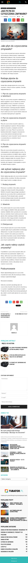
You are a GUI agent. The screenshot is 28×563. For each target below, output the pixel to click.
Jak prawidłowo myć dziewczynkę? (16, 511)
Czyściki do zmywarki (11, 8)
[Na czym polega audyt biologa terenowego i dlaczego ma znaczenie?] (14, 422)
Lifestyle (3, 547)
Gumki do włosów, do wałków (9, 549)
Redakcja (6, 16)
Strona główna (4, 5)
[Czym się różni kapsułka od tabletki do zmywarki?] (5, 357)
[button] (26, 2)
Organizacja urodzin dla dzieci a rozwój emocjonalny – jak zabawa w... (18, 468)
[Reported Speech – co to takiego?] (5, 462)
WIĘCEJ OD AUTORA (8, 343)
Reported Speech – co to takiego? (17, 460)
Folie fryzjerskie (6, 544)
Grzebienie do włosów (7, 551)
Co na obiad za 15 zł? (21, 314)
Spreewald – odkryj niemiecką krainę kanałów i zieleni (18, 453)
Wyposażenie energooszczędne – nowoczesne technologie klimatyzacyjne (17, 446)
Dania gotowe (5, 539)
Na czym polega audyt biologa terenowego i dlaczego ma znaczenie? (13, 431)
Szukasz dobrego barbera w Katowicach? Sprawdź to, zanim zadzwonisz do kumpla (18, 519)
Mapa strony (14, 558)
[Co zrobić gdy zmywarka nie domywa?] (5, 364)
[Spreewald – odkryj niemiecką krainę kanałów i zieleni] (5, 454)
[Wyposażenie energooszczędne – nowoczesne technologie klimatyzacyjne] (5, 447)
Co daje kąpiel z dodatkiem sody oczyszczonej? (5, 315)
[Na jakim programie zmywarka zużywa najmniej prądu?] (5, 349)
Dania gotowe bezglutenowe (9, 537)
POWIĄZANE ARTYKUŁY (8, 341)
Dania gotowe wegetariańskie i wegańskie (13, 530)
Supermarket (3, 8)
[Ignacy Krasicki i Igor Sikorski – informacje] (5, 505)
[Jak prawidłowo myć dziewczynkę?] (5, 512)
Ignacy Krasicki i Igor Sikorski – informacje (16, 503)
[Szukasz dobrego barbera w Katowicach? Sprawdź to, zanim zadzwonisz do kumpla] (5, 520)
